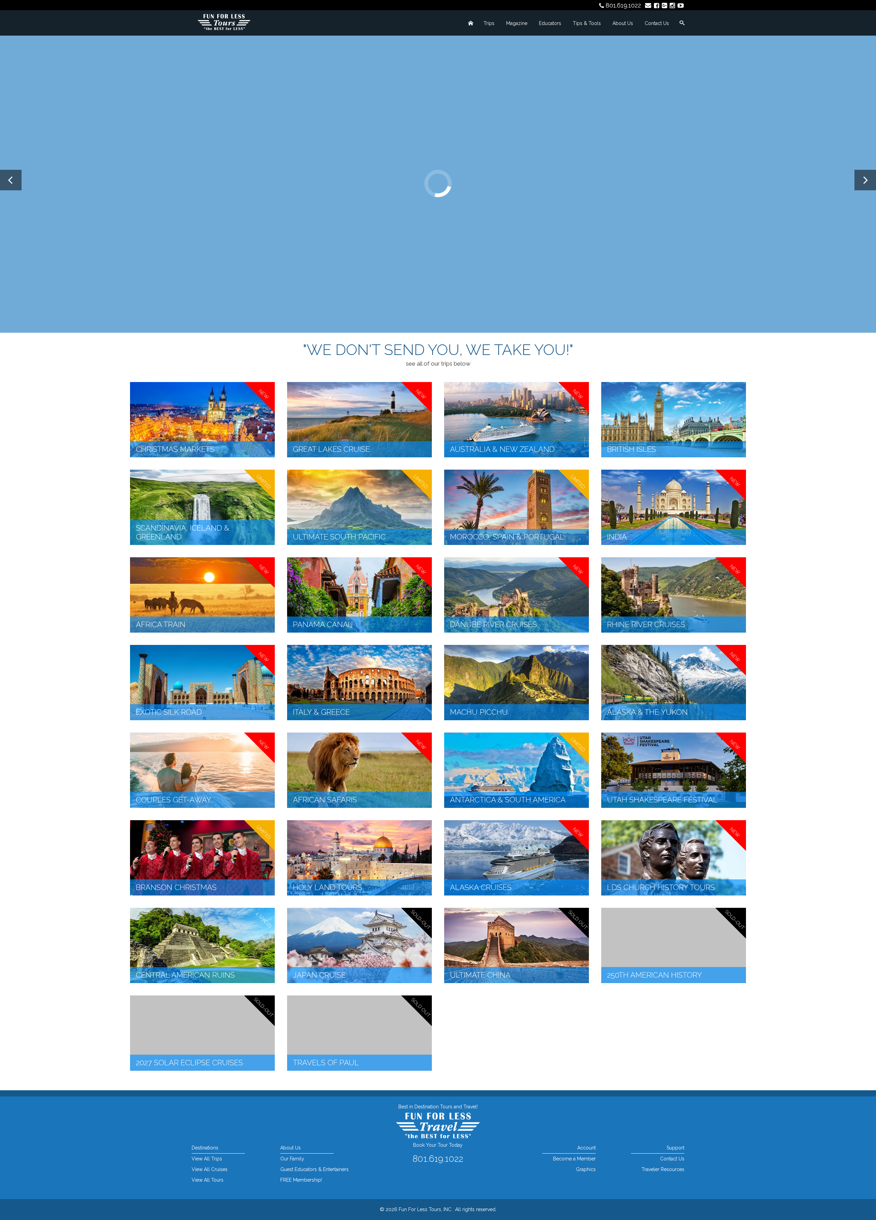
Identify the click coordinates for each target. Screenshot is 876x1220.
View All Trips (207, 1158)
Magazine (516, 23)
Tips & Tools (587, 23)
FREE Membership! (301, 1180)
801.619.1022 (623, 5)
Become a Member (574, 1158)
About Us (623, 23)
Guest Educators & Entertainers (314, 1169)
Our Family (292, 1158)
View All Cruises (210, 1169)
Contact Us (657, 23)
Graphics (586, 1169)
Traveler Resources (663, 1169)
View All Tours (207, 1180)
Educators (550, 23)
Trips (489, 23)
